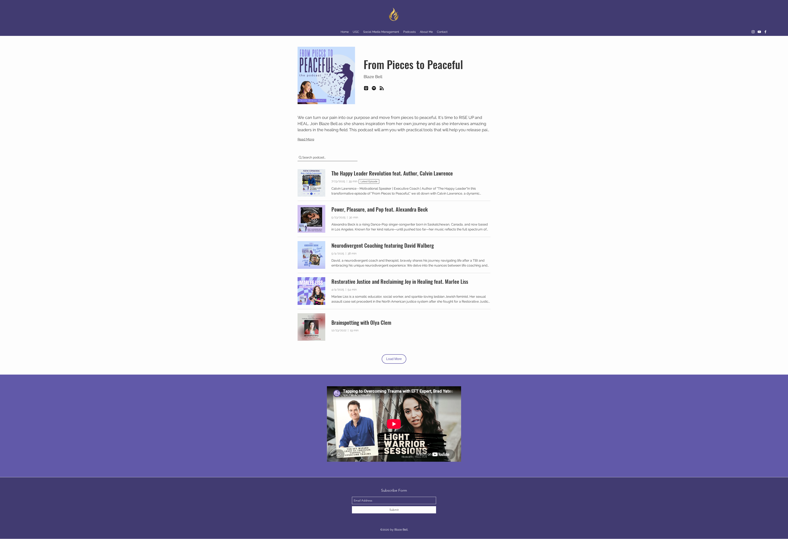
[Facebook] (765, 32)
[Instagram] (753, 32)
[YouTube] (759, 32)
